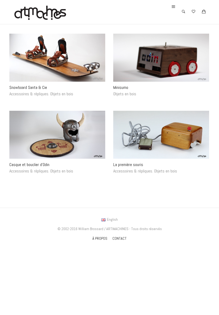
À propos (99, 238)
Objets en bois (61, 94)
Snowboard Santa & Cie (28, 87)
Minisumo (120, 87)
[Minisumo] (161, 58)
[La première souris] (161, 135)
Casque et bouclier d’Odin (29, 164)
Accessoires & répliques (28, 94)
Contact (119, 238)
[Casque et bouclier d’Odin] (57, 135)
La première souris (128, 164)
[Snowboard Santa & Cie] (57, 58)
